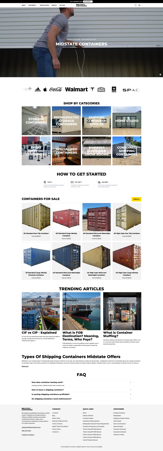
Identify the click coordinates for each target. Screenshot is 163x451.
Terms (88, 446)
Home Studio (117, 421)
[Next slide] (141, 1)
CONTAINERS (32, 5)
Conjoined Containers (119, 432)
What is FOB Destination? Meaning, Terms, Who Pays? (80, 336)
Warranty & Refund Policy (60, 421)
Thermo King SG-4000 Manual (92, 437)
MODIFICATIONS (44, 5)
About (84, 413)
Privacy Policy (56, 429)
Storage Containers (119, 413)
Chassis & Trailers (118, 434)
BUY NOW (62, 5)
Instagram (31, 435)
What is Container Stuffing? (118, 334)
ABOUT (24, 5)
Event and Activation (119, 424)
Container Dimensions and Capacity (93, 426)
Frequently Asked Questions (91, 421)
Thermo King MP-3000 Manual (92, 429)
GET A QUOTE (88, 1)
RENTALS (54, 5)
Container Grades (88, 418)
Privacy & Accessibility (96, 446)
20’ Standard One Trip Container (36, 233)
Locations (55, 413)
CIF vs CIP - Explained (39, 332)
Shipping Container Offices (121, 418)
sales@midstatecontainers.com (31, 427)
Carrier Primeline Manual (90, 440)
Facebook (25, 435)
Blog (53, 415)
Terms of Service (57, 424)
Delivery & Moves (88, 415)
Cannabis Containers (119, 429)
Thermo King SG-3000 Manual (92, 434)
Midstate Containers (70, 446)
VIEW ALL (136, 199)
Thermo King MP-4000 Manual (92, 432)
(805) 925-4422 (26, 431)
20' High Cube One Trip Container (127, 233)
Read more (25, 366)
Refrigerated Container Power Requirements (96, 424)
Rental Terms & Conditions (60, 426)
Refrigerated (117, 415)
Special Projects (118, 426)
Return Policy (56, 418)
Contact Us (55, 432)
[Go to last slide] (22, 1)
